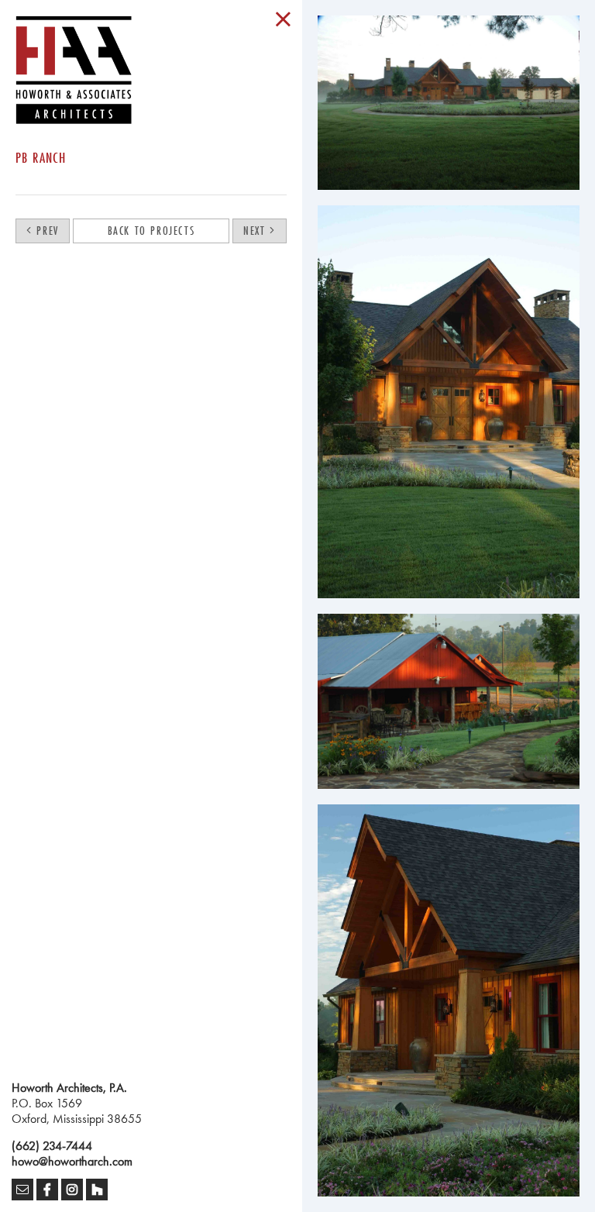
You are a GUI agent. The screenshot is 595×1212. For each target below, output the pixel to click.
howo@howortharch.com (72, 1161)
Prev (46, 230)
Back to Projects (151, 230)
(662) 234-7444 (52, 1146)
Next (256, 230)
